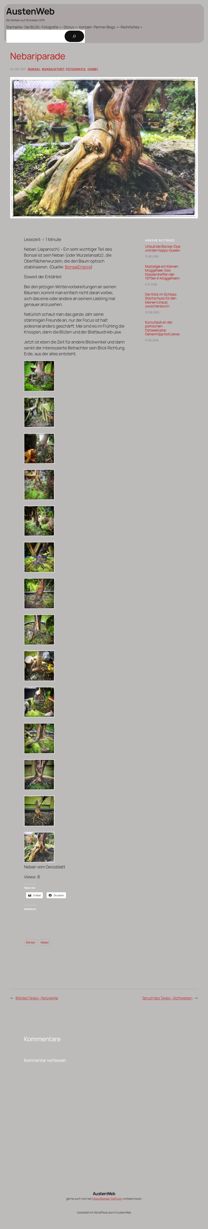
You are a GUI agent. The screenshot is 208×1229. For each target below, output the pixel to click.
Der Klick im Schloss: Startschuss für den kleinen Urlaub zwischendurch (161, 300)
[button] (74, 377)
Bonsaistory (53, 69)
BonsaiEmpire (78, 267)
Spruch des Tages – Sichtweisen (167, 997)
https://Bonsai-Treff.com (107, 1198)
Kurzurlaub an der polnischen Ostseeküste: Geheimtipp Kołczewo (162, 328)
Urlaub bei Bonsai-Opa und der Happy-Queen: (163, 248)
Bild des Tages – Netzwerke (37, 997)
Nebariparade (37, 56)
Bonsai (34, 69)
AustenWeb (30, 11)
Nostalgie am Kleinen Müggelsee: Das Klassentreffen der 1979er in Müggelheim (162, 272)
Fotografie (76, 69)
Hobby (93, 69)
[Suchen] (74, 36)
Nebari (45, 942)
